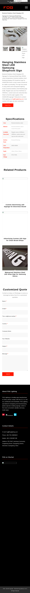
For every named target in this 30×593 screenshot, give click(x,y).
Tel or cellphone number (9, 316)
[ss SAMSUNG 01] (18, 52)
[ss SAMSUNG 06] (15, 36)
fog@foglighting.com (12, 432)
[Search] (21, 7)
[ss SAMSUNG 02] (12, 52)
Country (4, 323)
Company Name (6, 331)
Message (5, 354)
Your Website (6, 338)
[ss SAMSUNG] (24, 52)
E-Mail (4, 308)
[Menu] (25, 7)
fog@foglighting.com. (18, 99)
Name (4, 301)
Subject (4, 346)
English (19, 0)
